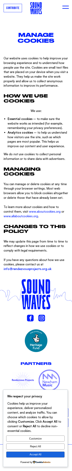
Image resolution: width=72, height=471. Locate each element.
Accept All (35, 454)
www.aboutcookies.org (45, 211)
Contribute (12, 8)
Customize (35, 438)
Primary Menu (65, 8)
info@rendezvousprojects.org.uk (27, 269)
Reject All (35, 446)
